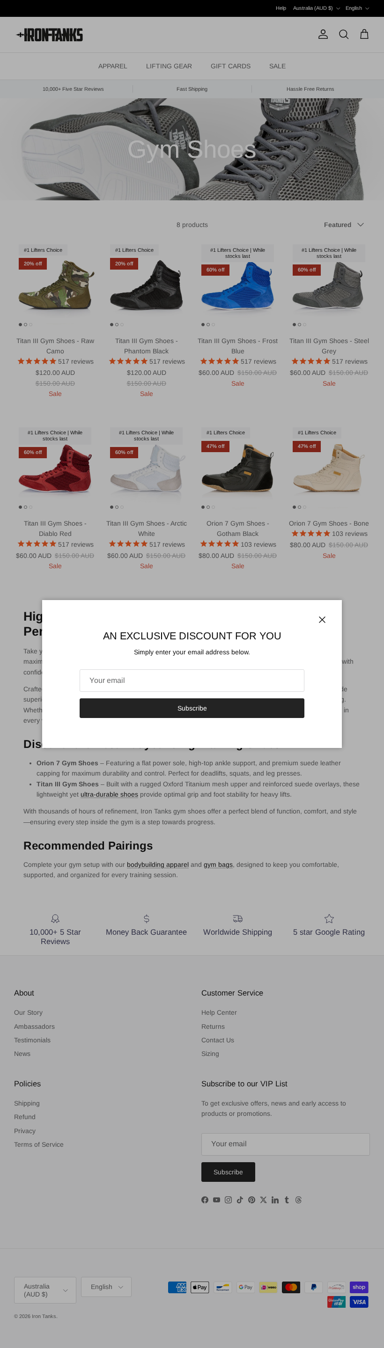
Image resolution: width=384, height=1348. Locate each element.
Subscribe (192, 708)
